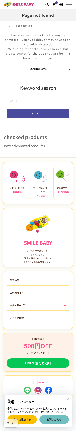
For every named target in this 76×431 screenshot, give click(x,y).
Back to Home (38, 69)
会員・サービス (18, 305)
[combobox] (38, 100)
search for (38, 113)
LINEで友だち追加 (38, 363)
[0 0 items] (54, 4)
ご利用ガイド (17, 292)
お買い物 (14, 280)
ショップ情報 (17, 318)
